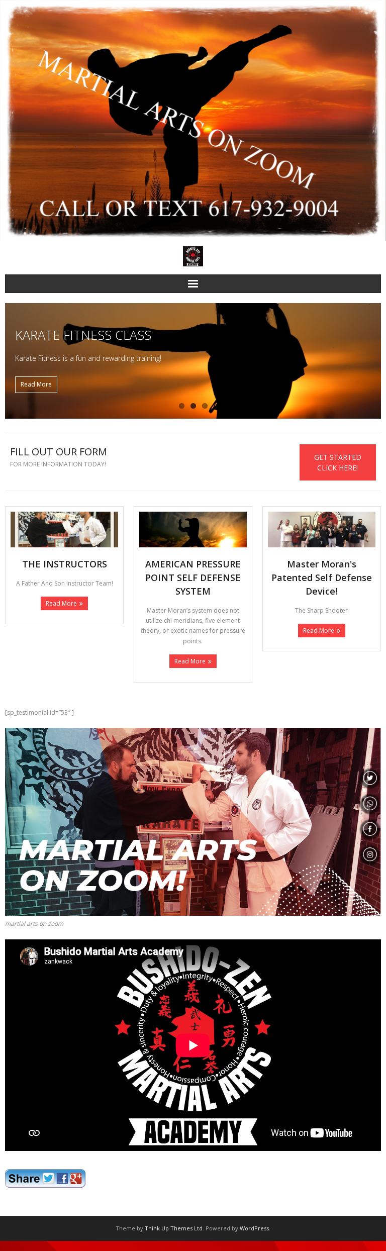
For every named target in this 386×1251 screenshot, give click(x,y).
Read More (61, 603)
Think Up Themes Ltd (174, 1228)
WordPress (254, 1228)
